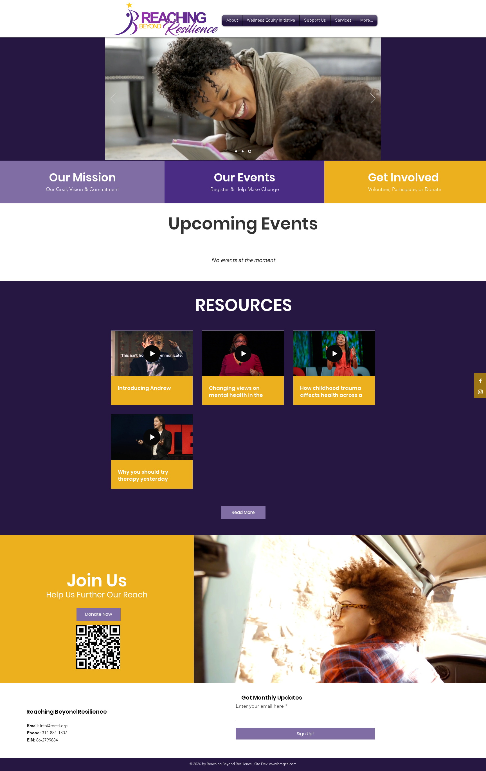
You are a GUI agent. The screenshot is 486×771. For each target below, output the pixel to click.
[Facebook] (480, 381)
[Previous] (113, 98)
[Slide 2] (244, 151)
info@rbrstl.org (54, 725)
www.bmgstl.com (282, 764)
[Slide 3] (250, 151)
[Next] (372, 98)
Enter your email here (260, 706)
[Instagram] (480, 392)
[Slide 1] (236, 151)
